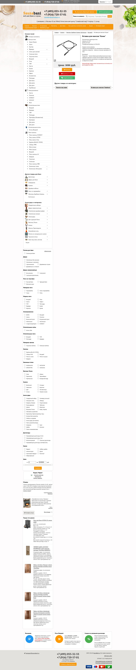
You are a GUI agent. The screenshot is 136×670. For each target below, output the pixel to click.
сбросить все (47, 251)
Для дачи (31, 85)
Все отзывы (47, 512)
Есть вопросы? (105, 12)
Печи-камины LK (34, 154)
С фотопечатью (30, 264)
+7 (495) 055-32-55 (33, 2)
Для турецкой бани (34, 219)
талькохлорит (29, 451)
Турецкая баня (43, 282)
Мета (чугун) (32, 149)
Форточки (42, 407)
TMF (30, 64)
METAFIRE (42, 365)
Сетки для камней (34, 52)
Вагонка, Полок (32, 222)
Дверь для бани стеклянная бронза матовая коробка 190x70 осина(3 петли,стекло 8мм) (41, 595)
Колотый (42, 453)
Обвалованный (30, 456)
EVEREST (31, 98)
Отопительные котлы (34, 127)
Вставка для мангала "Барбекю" (100, 87)
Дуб (27, 389)
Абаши (41, 374)
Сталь (41, 293)
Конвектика (32, 76)
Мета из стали (29, 356)
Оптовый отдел (100, 26)
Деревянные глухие (45, 264)
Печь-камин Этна (34, 140)
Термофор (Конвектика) (36, 117)
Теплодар (32, 78)
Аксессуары (31, 217)
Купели (30, 185)
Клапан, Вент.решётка (32, 416)
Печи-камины (32, 132)
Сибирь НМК (33, 144)
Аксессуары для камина (32, 420)
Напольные (29, 321)
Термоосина (29, 378)
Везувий (31, 59)
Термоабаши (43, 376)
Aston (30, 44)
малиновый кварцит (31, 453)
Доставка (62, 26)
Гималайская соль (33, 231)
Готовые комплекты (34, 37)
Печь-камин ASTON (34, 137)
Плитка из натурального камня (37, 234)
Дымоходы (31, 177)
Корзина (102, 2)
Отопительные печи (34, 105)
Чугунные (32, 159)
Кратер (31, 47)
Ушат (41, 425)
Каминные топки (34, 166)
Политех (31, 95)
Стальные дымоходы (45, 440)
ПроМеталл (32, 88)
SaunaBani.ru (96, 653)
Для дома (32, 83)
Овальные (29, 387)
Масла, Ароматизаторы (32, 423)
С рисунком (43, 273)
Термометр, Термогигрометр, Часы (35, 414)
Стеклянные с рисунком (32, 262)
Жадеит (28, 449)
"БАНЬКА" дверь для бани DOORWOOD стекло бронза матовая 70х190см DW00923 (41, 548)
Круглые (42, 387)
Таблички (42, 405)
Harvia (31, 66)
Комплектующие (30, 440)
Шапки (28, 407)
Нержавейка (29, 291)
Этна (30, 61)
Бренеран (32, 120)
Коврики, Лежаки (30, 403)
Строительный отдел (31, 28)
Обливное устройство (32, 411)
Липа (27, 374)
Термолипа (29, 376)
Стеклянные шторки (34, 214)
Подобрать (38, 468)
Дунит (41, 451)
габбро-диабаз (43, 449)
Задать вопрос (68, 78)
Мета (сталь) (32, 147)
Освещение (31, 182)
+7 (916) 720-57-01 (51, 2)
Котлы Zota (29, 330)
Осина (28, 392)
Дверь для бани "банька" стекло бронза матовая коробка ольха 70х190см (42, 566)
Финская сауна (30, 284)
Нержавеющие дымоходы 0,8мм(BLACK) (37, 442)
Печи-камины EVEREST (35, 135)
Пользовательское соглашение (104, 661)
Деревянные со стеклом (32, 266)
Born (30, 102)
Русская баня (29, 282)
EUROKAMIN (29, 365)
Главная (27, 26)
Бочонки (42, 427)
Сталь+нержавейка (44, 291)
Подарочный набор (31, 398)
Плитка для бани (30, 253)
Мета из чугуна (43, 356)
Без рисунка (29, 273)
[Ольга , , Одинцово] (27, 507)
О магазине (43, 26)
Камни (30, 225)
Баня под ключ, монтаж (35, 239)
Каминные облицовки (35, 169)
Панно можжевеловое (32, 429)
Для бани (32, 80)
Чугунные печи (33, 56)
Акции (91, 26)
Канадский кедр (44, 378)
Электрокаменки (33, 90)
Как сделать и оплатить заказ (77, 26)
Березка (31, 71)
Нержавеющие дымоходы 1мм (34, 438)
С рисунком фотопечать (32, 275)
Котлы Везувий (33, 130)
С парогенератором (31, 324)
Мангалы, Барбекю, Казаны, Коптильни (36, 195)
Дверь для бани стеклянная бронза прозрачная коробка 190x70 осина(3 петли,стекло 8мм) (41, 613)
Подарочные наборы (34, 205)
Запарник (28, 425)
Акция (27, 242)
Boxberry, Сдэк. (44, 28)
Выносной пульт (30, 319)
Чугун (27, 293)
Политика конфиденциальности (103, 663)
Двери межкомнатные (34, 208)
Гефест (31, 73)
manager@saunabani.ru (52, 17)
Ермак (31, 68)
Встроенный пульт (44, 319)
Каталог (34, 26)
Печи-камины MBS (34, 164)
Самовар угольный (44, 398)
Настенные (43, 321)
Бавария (31, 157)
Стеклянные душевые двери (36, 211)
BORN (27, 315)
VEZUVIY (31, 100)
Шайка (28, 427)
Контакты (54, 26)
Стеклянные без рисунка (32, 260)
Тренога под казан (61, 87)
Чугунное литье (32, 237)
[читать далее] (27, 491)
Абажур (42, 400)
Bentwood (29, 385)
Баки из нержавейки (34, 191)
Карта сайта (109, 656)
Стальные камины (44, 345)
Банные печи (32, 39)
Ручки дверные (30, 405)
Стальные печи (33, 54)
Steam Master (33, 42)
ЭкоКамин (42, 367)
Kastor (41, 306)
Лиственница (43, 389)
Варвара (31, 49)
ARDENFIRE (29, 367)
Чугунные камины (31, 345)
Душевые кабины (33, 188)
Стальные (32, 161)
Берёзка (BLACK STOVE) (36, 142)
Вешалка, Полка (30, 409)
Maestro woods (43, 392)
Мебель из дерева (31, 418)
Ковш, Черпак (43, 409)
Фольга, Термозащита (34, 228)
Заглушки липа (30, 400)
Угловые (42, 385)
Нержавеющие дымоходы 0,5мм (34, 436)
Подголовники (43, 403)
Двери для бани (33, 180)
